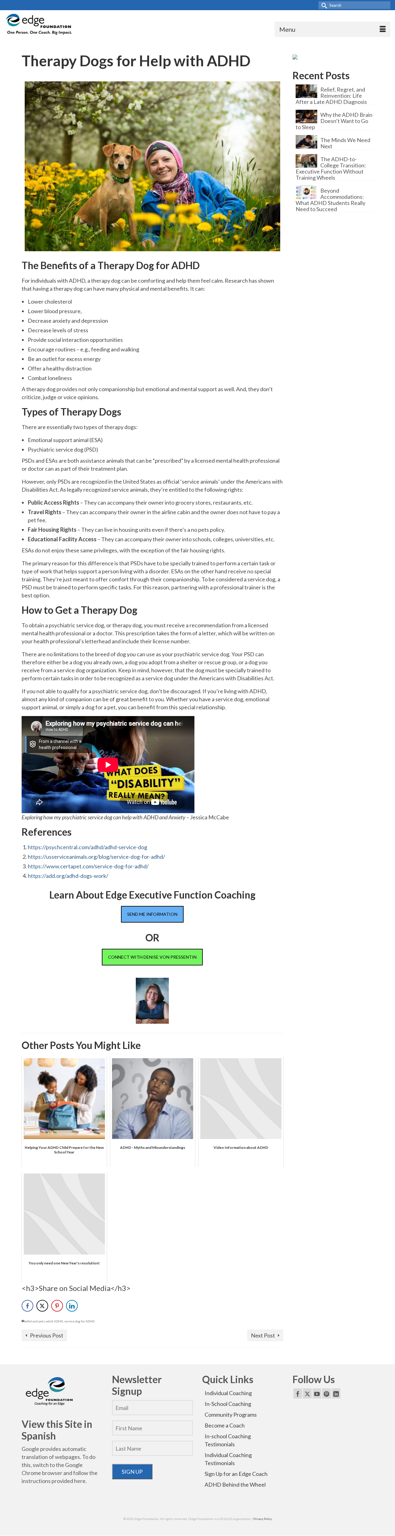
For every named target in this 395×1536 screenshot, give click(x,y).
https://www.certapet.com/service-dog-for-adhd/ (88, 866)
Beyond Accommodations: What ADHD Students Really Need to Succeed (330, 199)
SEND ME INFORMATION (152, 914)
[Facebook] (297, 1393)
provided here (68, 1480)
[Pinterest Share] (57, 1306)
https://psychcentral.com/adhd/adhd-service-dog (87, 847)
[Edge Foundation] (39, 25)
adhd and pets (35, 1321)
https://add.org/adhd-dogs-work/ (68, 875)
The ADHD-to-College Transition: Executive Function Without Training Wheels (331, 168)
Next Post (263, 1335)
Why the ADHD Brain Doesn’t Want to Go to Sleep (334, 120)
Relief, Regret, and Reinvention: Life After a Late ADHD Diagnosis (331, 95)
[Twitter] (307, 1393)
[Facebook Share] (27, 1306)
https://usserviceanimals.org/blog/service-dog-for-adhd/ (96, 856)
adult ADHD (54, 1321)
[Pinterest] (326, 1393)
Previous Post (46, 1335)
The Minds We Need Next (345, 143)
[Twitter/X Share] (42, 1306)
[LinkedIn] (336, 1393)
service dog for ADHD (79, 1321)
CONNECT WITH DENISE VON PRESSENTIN (152, 957)
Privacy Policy (262, 1519)
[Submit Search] (323, 5)
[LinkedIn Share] (72, 1306)
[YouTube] (317, 1393)
